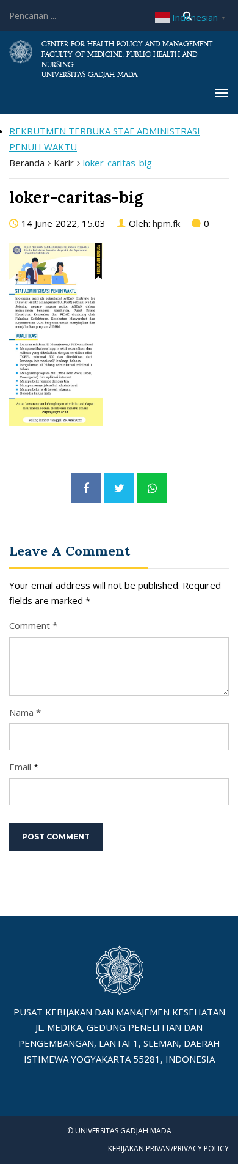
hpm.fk (166, 223)
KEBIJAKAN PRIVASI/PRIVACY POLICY (168, 1148)
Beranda (27, 163)
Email (20, 767)
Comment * (33, 625)
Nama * (25, 712)
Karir (64, 163)
